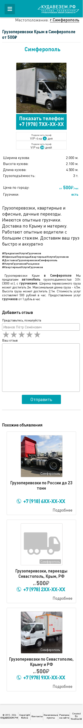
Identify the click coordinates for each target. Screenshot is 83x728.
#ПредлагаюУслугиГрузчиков (21, 253)
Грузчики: (11, 194)
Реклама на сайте (64, 716)
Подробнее (62, 510)
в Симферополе (58, 275)
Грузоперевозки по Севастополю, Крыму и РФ (41, 661)
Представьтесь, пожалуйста (21, 320)
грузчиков (10, 299)
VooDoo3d (76, 718)
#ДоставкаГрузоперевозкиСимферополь (29, 260)
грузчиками (28, 283)
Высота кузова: (16, 163)
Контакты (37, 716)
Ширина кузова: (16, 157)
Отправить (41, 399)
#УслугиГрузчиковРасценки (20, 263)
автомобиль (31, 279)
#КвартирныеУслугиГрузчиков (22, 267)
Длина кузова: (14, 169)
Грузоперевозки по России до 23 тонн (41, 485)
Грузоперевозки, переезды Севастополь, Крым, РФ (41, 573)
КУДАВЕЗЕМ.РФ (9, 717)
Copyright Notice (24, 716)
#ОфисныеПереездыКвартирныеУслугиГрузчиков (35, 256)
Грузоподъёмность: (19, 175)
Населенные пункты (51, 716)
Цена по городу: (16, 187)
